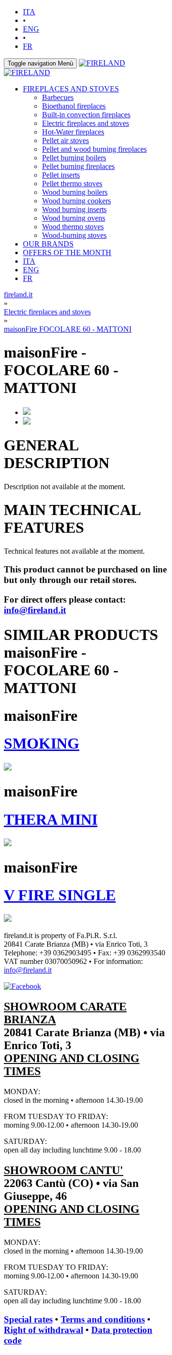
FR (27, 46)
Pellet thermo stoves (72, 183)
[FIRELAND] (102, 63)
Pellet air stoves (65, 140)
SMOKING (41, 743)
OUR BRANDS (48, 244)
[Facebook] (22, 986)
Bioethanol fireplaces (74, 106)
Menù (40, 63)
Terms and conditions (103, 1319)
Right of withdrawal (43, 1330)
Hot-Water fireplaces (73, 132)
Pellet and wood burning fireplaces (94, 149)
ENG (31, 29)
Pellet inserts (61, 175)
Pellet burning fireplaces (78, 166)
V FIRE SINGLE (60, 895)
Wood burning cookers (76, 201)
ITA (29, 12)
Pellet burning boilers (74, 158)
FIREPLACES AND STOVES (71, 89)
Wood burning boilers (75, 192)
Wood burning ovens (73, 218)
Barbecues (58, 97)
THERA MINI (50, 819)
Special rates (28, 1319)
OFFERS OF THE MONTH (67, 252)
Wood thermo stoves (73, 227)
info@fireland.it (35, 610)
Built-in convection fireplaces (86, 115)
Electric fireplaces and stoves (85, 123)
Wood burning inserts (74, 209)
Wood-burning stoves (74, 235)
